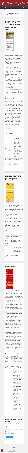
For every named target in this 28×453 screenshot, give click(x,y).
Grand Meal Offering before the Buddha (13, 420)
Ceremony (6, 9)
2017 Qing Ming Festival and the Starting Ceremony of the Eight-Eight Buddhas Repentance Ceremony (13, 177)
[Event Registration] (9, 440)
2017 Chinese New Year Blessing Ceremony (11, 265)
